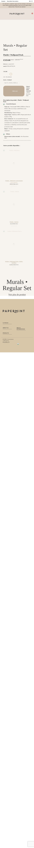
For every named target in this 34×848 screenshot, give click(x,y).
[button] (16, 41)
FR (32, 1)
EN (29, 1)
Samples (3, 1)
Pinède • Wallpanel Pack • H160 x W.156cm (14, 262)
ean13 (4, 66)
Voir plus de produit (17, 294)
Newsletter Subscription (12, 1)
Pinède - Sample (14, 222)
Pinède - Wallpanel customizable (14, 180)
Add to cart (15, 91)
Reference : (5, 64)
